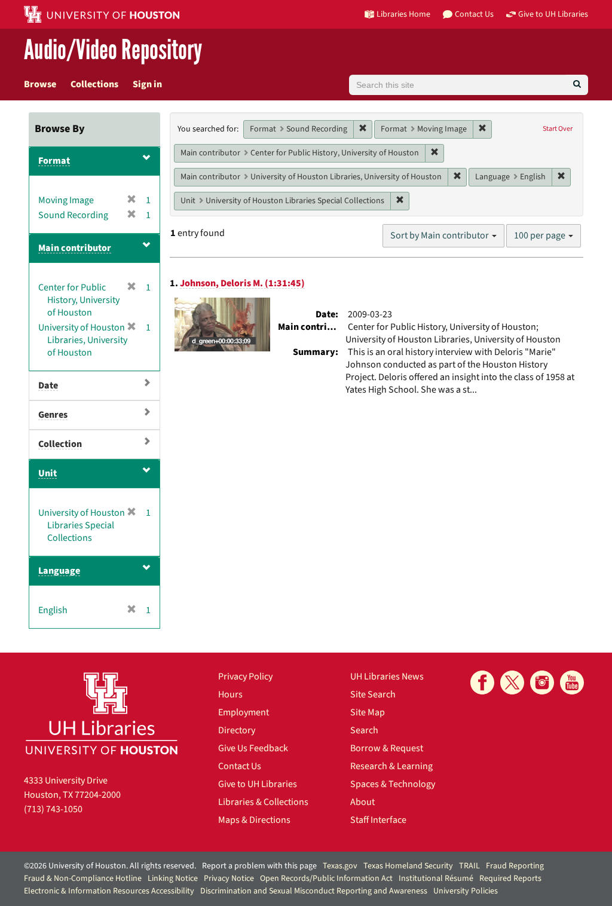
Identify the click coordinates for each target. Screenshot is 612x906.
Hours (230, 694)
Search (364, 730)
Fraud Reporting (515, 866)
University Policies (465, 891)
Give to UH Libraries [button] (553, 14)
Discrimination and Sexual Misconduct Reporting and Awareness (313, 891)
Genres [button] (53, 414)
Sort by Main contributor (440, 235)
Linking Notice (173, 878)
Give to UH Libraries (257, 784)
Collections (94, 84)
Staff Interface (378, 820)
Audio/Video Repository (113, 50)
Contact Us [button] (474, 14)
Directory (236, 730)
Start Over (558, 129)
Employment (243, 712)
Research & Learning (391, 766)
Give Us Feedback (253, 748)
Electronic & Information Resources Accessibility (109, 891)
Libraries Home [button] (403, 14)
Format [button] (54, 160)
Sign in (147, 84)
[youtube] (572, 682)
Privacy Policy (245, 676)
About (362, 802)
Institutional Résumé (436, 878)
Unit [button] (47, 473)
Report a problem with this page (259, 866)
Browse (40, 84)
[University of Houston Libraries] (101, 713)
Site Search (373, 694)
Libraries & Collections (263, 802)
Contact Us (239, 766)
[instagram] (542, 682)
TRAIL (469, 866)
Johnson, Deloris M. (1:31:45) (242, 283)
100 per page (540, 235)
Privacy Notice (229, 878)
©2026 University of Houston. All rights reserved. (110, 866)
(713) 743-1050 (53, 809)
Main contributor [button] (74, 248)
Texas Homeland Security (408, 866)
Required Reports (510, 878)
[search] (577, 85)
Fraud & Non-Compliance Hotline (83, 878)
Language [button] (59, 570)
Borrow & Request (386, 748)
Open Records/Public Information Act (326, 878)
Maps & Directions (254, 820)
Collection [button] (60, 444)
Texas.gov (340, 866)
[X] (512, 682)
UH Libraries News (387, 676)
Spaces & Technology (392, 784)
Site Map (367, 712)
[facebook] (482, 682)
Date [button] (48, 385)
